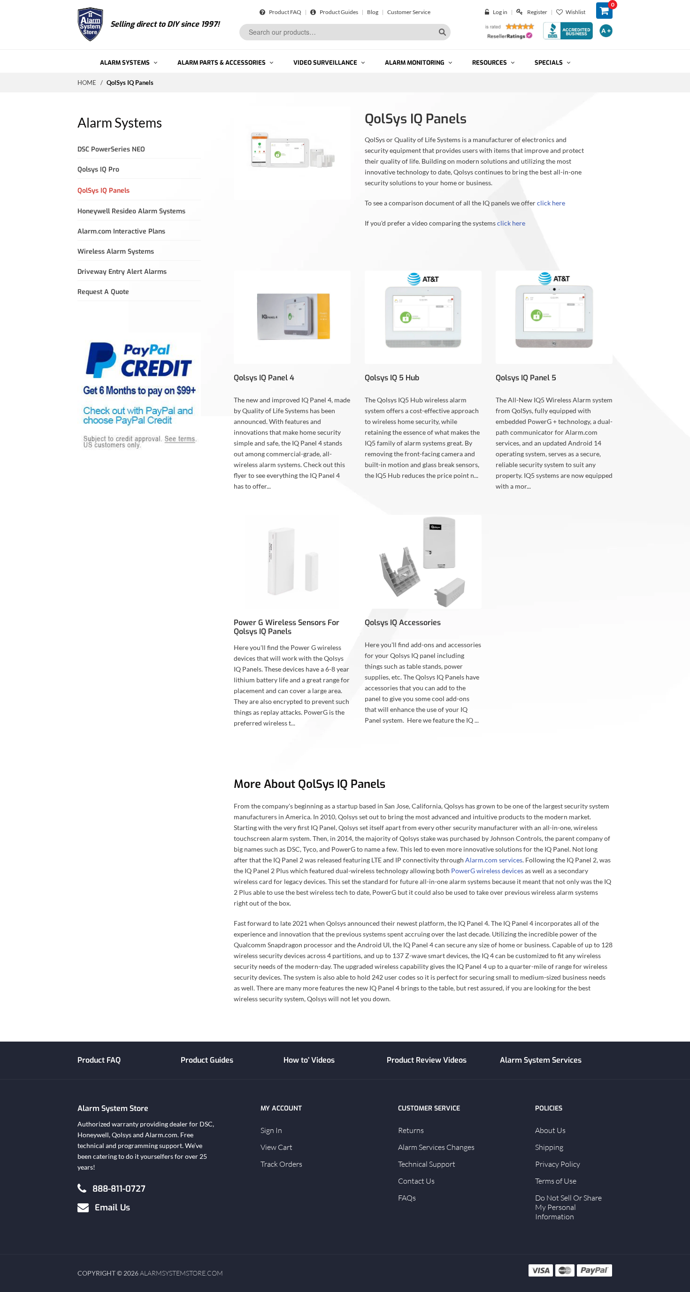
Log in (500, 11)
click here (551, 203)
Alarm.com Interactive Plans (121, 231)
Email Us (112, 1207)
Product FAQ (284, 11)
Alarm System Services (541, 1060)
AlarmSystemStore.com (181, 1273)
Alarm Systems (119, 122)
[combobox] (345, 32)
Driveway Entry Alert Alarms (122, 271)
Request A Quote (103, 291)
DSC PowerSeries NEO (111, 149)
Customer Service (408, 11)
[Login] (489, 11)
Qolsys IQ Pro (98, 169)
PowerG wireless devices (487, 871)
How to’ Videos (309, 1060)
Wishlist (575, 11)
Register (537, 11)
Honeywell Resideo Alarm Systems (131, 211)
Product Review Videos (427, 1060)
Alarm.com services (493, 860)
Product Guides (338, 11)
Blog (372, 11)
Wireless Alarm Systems (115, 251)
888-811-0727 (119, 1188)
